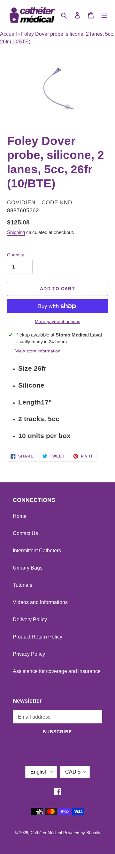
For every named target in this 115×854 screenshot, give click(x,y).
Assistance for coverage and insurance (57, 671)
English (39, 772)
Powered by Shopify (81, 832)
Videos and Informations (40, 602)
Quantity (15, 254)
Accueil (8, 34)
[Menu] (104, 15)
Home (20, 516)
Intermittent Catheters (37, 550)
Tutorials (22, 585)
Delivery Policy (30, 619)
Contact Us (25, 533)
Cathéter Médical (46, 832)
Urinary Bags (27, 568)
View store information (37, 350)
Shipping (16, 232)
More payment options (57, 321)
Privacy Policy (29, 654)
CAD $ (72, 772)
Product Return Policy (37, 636)
